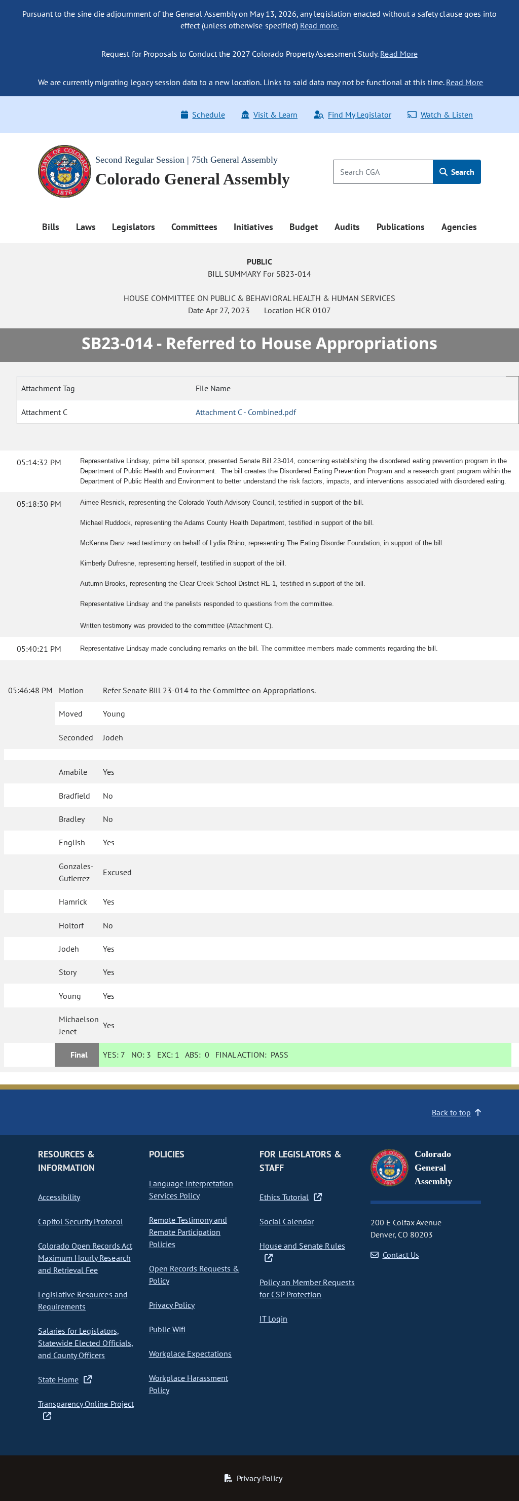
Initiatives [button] (253, 227)
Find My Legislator (359, 114)
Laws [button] (86, 227)
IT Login (273, 1319)
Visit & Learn (275, 114)
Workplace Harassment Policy (189, 1384)
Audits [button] (347, 227)
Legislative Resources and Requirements (83, 1300)
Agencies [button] (459, 227)
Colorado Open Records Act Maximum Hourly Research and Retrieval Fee (85, 1258)
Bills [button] (50, 227)
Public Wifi (167, 1329)
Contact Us (401, 1255)
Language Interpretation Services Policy (191, 1189)
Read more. (319, 25)
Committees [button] (194, 227)
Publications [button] (401, 227)
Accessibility (59, 1197)
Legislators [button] (133, 227)
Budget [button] (303, 227)
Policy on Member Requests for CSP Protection (307, 1288)
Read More (398, 54)
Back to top (451, 1112)
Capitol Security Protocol (80, 1221)
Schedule (208, 114)
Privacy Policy (172, 1305)
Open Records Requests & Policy (194, 1274)
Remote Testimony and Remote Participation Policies (188, 1232)
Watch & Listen (447, 114)
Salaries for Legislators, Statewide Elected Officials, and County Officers (85, 1343)
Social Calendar (287, 1221)
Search (461, 172)
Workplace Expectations (190, 1353)
